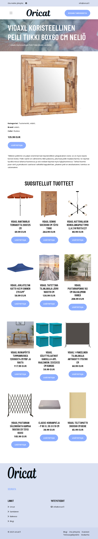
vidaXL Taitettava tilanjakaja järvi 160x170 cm (49, 288)
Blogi (12, 521)
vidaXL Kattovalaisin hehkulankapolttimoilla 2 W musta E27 (78, 225)
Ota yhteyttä (74, 532)
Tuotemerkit (24, 123)
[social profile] (26, 3)
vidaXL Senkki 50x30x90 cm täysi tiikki (49, 225)
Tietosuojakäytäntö (71, 534)
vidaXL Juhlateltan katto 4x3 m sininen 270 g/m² (20, 288)
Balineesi (13, 516)
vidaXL (32, 123)
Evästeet (85, 532)
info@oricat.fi (84, 3)
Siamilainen (14, 511)
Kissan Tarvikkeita (77, 13)
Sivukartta (85, 534)
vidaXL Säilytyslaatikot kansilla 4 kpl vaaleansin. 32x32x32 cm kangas (49, 359)
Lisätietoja (16, 145)
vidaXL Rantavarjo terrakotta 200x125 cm (20, 225)
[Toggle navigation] (11, 13)
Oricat (12, 507)
